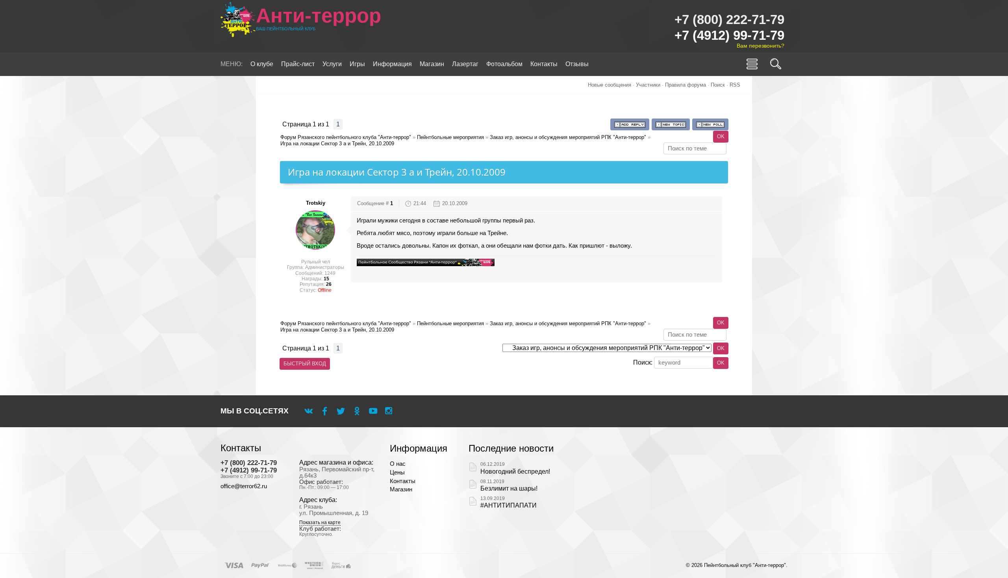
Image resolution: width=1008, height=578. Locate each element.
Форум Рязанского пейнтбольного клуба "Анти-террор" (345, 137)
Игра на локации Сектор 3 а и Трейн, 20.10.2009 (337, 143)
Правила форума (685, 85)
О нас (398, 464)
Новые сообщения (609, 85)
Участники (648, 85)
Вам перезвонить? (760, 45)
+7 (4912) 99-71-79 (729, 35)
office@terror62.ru (243, 486)
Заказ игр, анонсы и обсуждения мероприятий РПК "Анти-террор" (568, 137)
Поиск (718, 85)
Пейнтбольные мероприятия (450, 137)
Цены (397, 472)
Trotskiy (315, 203)
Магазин (401, 489)
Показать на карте (320, 522)
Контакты (402, 481)
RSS (735, 85)
